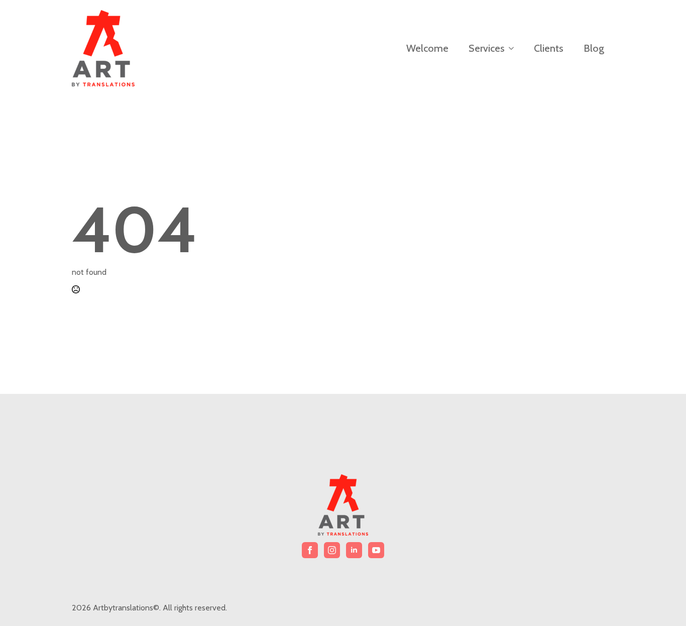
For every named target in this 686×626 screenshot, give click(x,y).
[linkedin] (354, 550)
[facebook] (310, 550)
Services (487, 48)
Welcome (427, 48)
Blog (594, 48)
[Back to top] (661, 601)
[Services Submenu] (514, 48)
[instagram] (332, 550)
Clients (548, 48)
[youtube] (376, 550)
